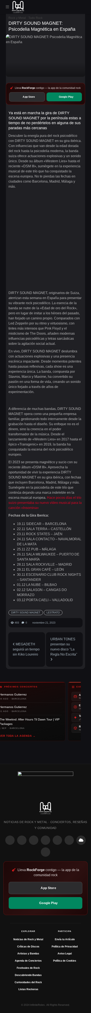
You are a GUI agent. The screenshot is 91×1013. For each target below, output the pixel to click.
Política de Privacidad (65, 946)
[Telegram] (45, 852)
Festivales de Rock (28, 968)
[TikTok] (45, 840)
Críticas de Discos (28, 946)
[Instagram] (21, 840)
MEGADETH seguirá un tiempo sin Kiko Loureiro (26, 649)
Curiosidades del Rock (28, 982)
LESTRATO (53, 612)
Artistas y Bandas (28, 953)
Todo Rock (35, 17)
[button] (7, 7)
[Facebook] (10, 840)
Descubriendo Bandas (28, 975)
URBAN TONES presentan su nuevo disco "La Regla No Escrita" (63, 646)
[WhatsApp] (33, 840)
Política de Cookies (64, 960)
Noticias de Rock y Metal (28, 939)
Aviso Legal (65, 953)
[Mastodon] (69, 840)
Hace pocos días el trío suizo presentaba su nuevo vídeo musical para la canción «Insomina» (45, 503)
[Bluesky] (81, 840)
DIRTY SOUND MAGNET (25, 612)
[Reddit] (57, 840)
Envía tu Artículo (65, 939)
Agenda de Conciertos (28, 960)
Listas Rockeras (28, 989)
